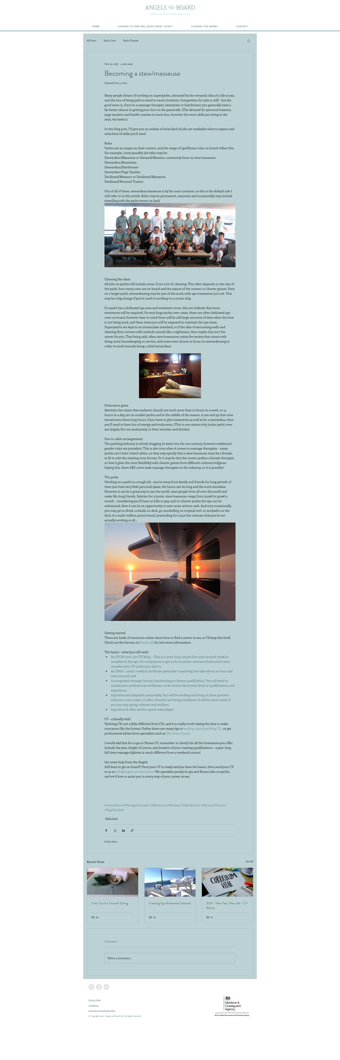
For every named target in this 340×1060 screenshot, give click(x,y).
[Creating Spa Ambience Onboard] (170, 882)
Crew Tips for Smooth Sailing (109, 903)
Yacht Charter (130, 40)
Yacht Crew (109, 40)
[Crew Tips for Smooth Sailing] (112, 882)
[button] (248, 40)
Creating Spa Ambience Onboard (170, 903)
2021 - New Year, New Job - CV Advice (227, 905)
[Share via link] (132, 830)
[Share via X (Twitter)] (115, 830)
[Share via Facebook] (106, 830)
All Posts (91, 40)
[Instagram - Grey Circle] (91, 987)
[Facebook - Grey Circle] (99, 987)
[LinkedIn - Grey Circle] (106, 987)
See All (249, 861)
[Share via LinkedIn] (123, 830)
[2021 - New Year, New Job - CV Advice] (227, 882)
